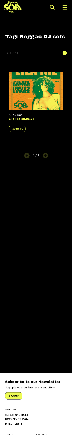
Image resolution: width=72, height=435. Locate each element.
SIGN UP (14, 395)
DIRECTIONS (12, 423)
